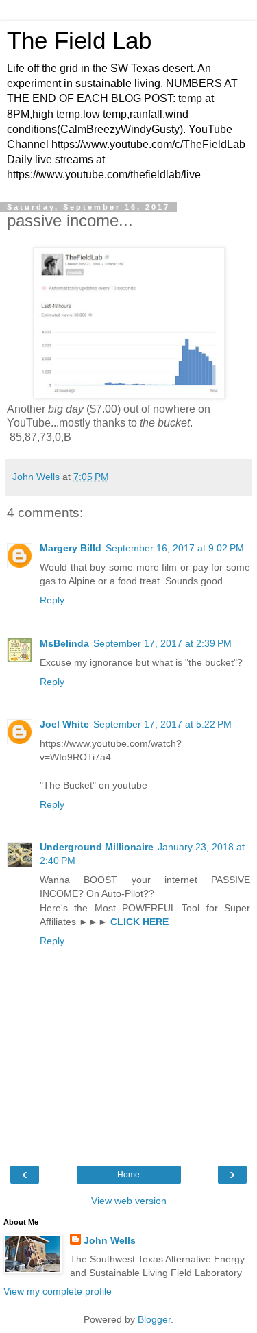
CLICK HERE (139, 921)
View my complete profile (57, 1291)
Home (128, 1174)
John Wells (110, 1240)
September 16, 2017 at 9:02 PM (175, 547)
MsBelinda (64, 643)
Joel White (64, 724)
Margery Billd (70, 547)
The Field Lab (79, 40)
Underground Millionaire (97, 846)
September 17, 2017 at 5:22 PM (162, 724)
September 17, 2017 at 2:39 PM (162, 643)
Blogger (154, 1319)
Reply (52, 600)
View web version (129, 1200)
